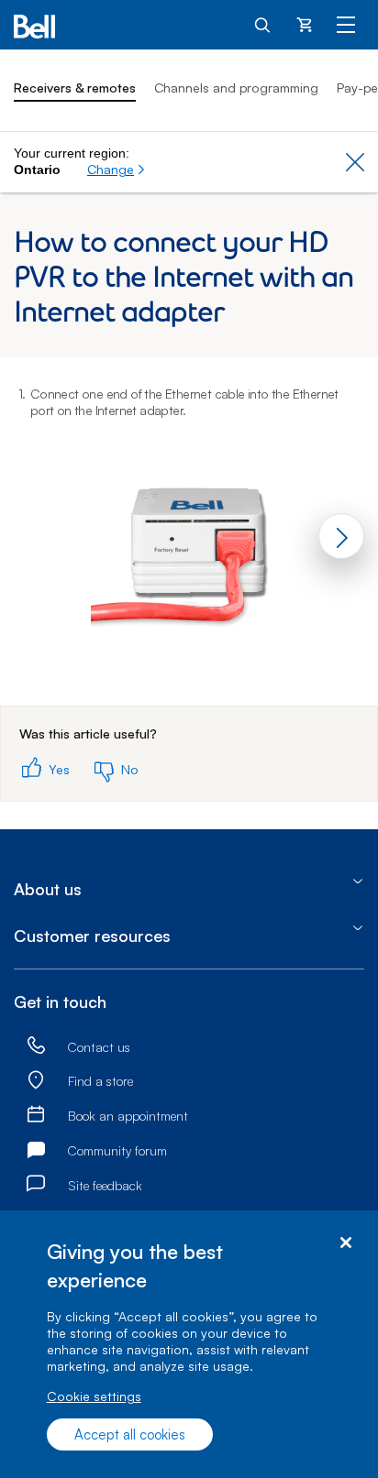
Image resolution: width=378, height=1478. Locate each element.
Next (341, 536)
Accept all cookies (129, 1434)
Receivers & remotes (75, 87)
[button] (116, 169)
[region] (189, 1344)
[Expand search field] (263, 23)
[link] (36, 1046)
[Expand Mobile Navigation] (346, 23)
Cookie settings (94, 1396)
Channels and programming (236, 87)
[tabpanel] (189, 532)
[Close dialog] (345, 1243)
